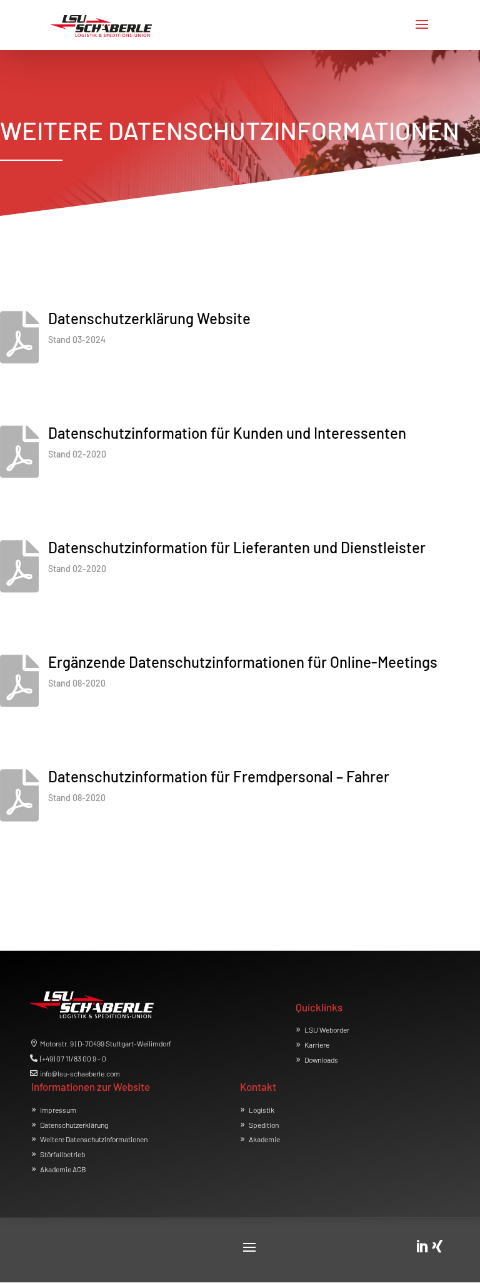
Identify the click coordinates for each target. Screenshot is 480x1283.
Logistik (261, 1109)
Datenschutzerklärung (74, 1124)
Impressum (58, 1109)
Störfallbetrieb (62, 1154)
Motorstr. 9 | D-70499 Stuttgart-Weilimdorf (105, 1043)
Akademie (264, 1139)
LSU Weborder (326, 1029)
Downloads (321, 1059)
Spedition (264, 1124)
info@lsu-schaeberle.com (80, 1073)
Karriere (316, 1044)
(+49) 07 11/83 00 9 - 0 (73, 1058)
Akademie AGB (63, 1169)
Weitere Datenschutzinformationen (94, 1139)
